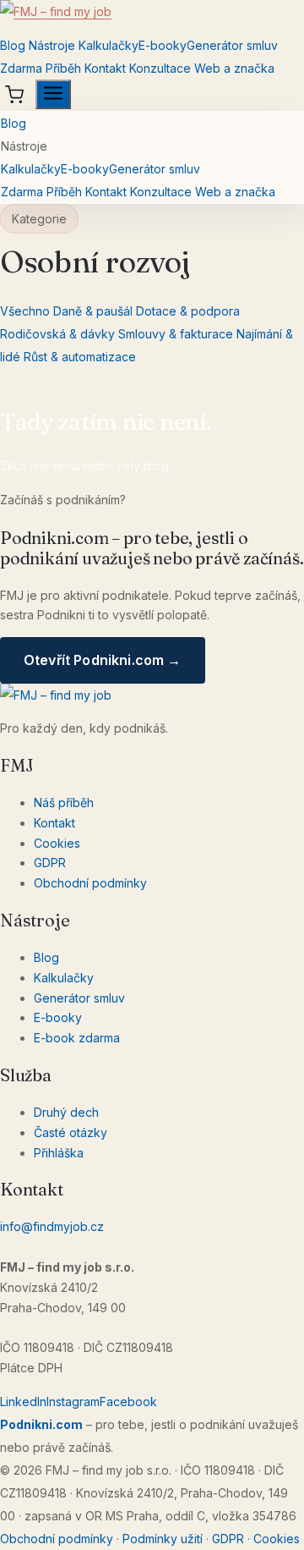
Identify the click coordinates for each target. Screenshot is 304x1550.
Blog (12, 45)
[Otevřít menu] (53, 94)
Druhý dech (66, 1112)
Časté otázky (70, 1132)
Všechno (25, 311)
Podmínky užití (162, 1538)
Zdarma (21, 68)
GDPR (50, 862)
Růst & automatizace (80, 356)
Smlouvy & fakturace (175, 334)
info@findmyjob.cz (52, 1226)
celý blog (143, 466)
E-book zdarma (77, 1038)
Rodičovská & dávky (57, 334)
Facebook (128, 1401)
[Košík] (14, 94)
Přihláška (59, 1153)
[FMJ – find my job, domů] (152, 17)
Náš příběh (64, 802)
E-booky (162, 45)
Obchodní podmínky (90, 883)
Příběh (63, 68)
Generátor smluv (232, 45)
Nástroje (52, 45)
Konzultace (160, 68)
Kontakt (105, 68)
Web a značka (234, 68)
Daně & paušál (93, 311)
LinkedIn (23, 1401)
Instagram (73, 1401)
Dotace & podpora (188, 311)
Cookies (57, 843)
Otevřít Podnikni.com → (103, 659)
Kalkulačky (108, 45)
